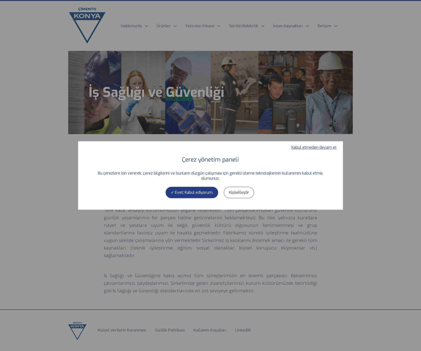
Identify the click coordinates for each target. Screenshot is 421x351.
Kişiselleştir (239, 192)
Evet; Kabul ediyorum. (193, 192)
